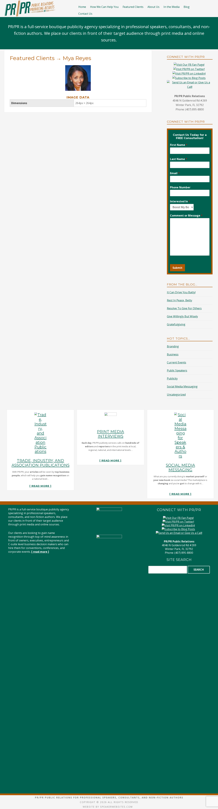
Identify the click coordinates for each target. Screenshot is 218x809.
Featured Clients (133, 6)
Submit (177, 268)
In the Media (172, 6)
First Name (178, 145)
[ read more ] (40, 486)
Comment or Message (186, 215)
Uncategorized (176, 394)
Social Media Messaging (182, 386)
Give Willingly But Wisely (182, 316)
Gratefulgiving (176, 324)
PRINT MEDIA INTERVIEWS (110, 434)
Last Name (178, 159)
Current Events (176, 362)
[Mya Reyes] (78, 67)
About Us (153, 6)
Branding (173, 346)
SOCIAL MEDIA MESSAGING (180, 467)
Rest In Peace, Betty (179, 300)
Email (175, 173)
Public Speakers (177, 370)
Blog (187, 6)
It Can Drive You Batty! (181, 292)
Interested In (180, 201)
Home (82, 6)
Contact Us (85, 13)
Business (172, 354)
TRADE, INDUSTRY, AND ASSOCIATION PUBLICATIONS (40, 463)
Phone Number (180, 187)
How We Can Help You (104, 6)
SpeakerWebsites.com (116, 806)
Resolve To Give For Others (184, 308)
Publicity (172, 378)
